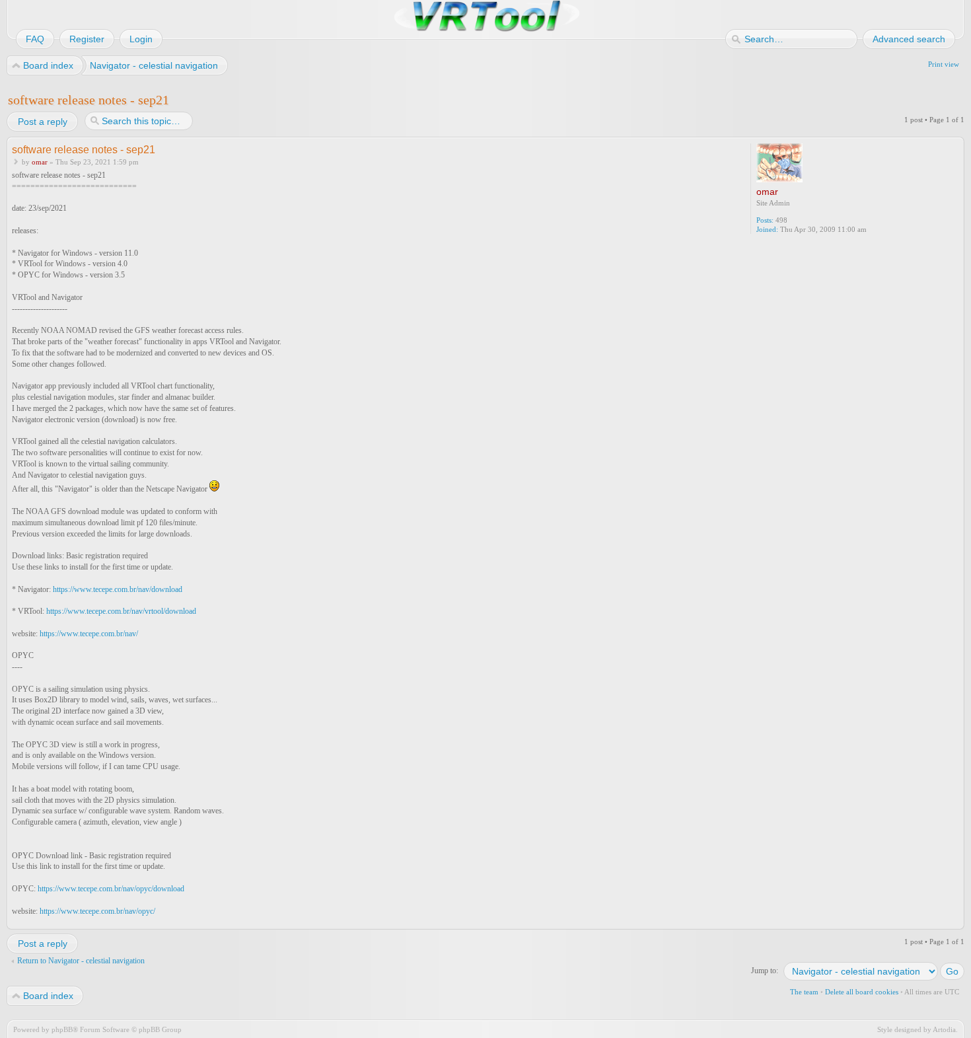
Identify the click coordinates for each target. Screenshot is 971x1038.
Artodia (944, 1029)
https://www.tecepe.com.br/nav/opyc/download (111, 888)
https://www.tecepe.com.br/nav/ (89, 633)
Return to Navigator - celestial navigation (81, 960)
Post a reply (42, 121)
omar (40, 162)
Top (955, 920)
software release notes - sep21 (88, 100)
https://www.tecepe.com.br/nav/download (117, 589)
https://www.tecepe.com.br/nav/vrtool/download (121, 611)
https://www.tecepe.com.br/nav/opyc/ (97, 911)
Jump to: (764, 970)
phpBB (62, 1029)
